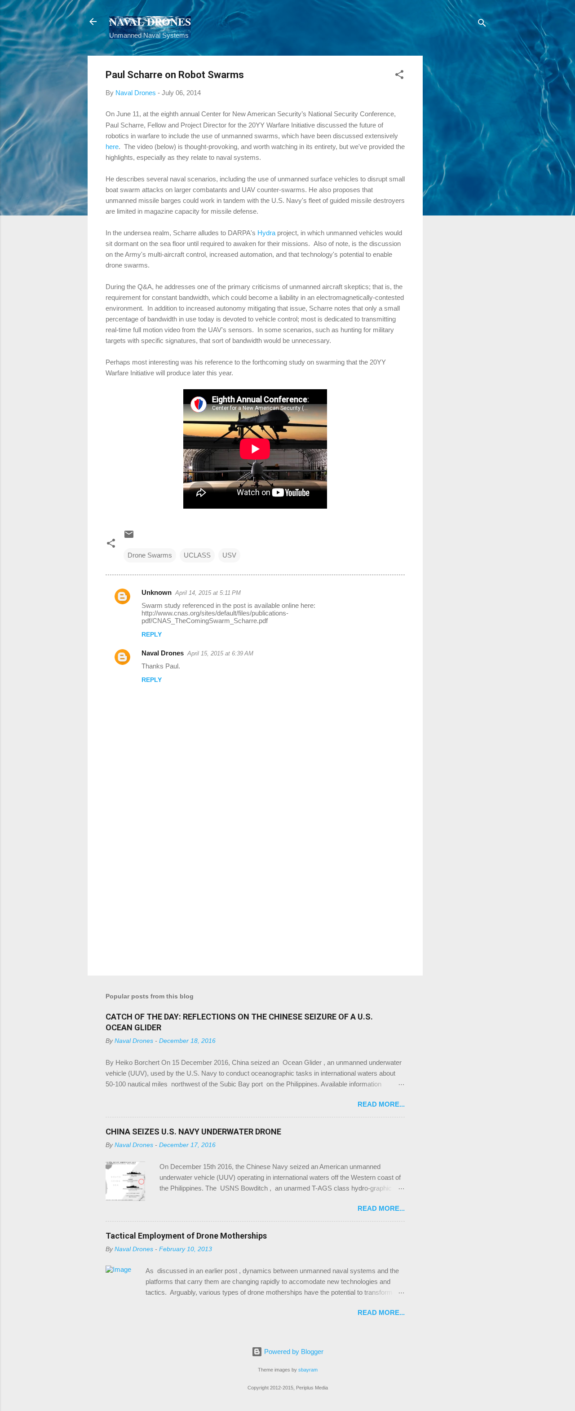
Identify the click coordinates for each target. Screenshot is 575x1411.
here (112, 146)
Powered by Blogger (292, 1351)
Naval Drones (163, 653)
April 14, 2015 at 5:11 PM (208, 592)
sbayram (308, 1369)
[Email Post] (129, 537)
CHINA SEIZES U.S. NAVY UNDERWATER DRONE (193, 1131)
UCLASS (197, 555)
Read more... (381, 1104)
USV (229, 555)
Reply (152, 634)
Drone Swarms (150, 555)
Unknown (157, 592)
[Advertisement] (458, 190)
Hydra (266, 233)
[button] (399, 76)
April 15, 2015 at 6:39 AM (220, 653)
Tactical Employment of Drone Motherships (186, 1235)
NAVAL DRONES (150, 21)
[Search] (482, 24)
